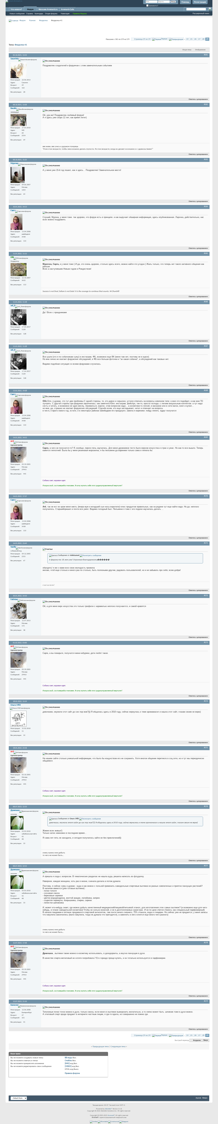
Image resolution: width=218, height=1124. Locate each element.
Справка (29, 14)
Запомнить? (153, 6)
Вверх (205, 1040)
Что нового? (16, 9)
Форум (30, 9)
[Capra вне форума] (17, 222)
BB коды (68, 1058)
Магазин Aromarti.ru (48, 9)
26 (195, 39)
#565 (206, 253)
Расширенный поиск (201, 13)
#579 (206, 1001)
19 (187, 39)
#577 (206, 866)
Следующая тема (118, 1047)
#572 (206, 596)
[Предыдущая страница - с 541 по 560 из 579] (176, 38)
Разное (32, 20)
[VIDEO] (68, 1066)
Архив (198, 1098)
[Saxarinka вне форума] (18, 70)
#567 (206, 346)
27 (199, 39)
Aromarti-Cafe (67, 9)
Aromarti (111, 1115)
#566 (206, 302)
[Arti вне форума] (18, 455)
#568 (206, 390)
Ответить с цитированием (198, 99)
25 (191, 39)
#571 (206, 543)
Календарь (39, 14)
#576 (206, 806)
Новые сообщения (17, 14)
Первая (164, 39)
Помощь (185, 2)
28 (203, 39)
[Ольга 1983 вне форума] (18, 719)
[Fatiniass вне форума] (18, 611)
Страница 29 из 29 (142, 39)
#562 (206, 104)
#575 (206, 748)
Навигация (65, 14)
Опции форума (51, 14)
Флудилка (43, 20)
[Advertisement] (109, 29)
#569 (206, 437)
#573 (206, 642)
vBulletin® (108, 1109)
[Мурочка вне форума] (18, 175)
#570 (206, 496)
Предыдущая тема (101, 1047)
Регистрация (200, 2)
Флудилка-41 (21, 45)
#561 (206, 55)
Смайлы (68, 1061)
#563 (206, 159)
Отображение (200, 50)
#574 (206, 701)
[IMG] (67, 1063)
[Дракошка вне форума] (17, 823)
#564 (206, 207)
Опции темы (186, 50)
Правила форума (72, 1073)
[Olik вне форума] (18, 269)
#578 (206, 943)
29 (207, 39)
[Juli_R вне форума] (18, 317)
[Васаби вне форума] (18, 120)
